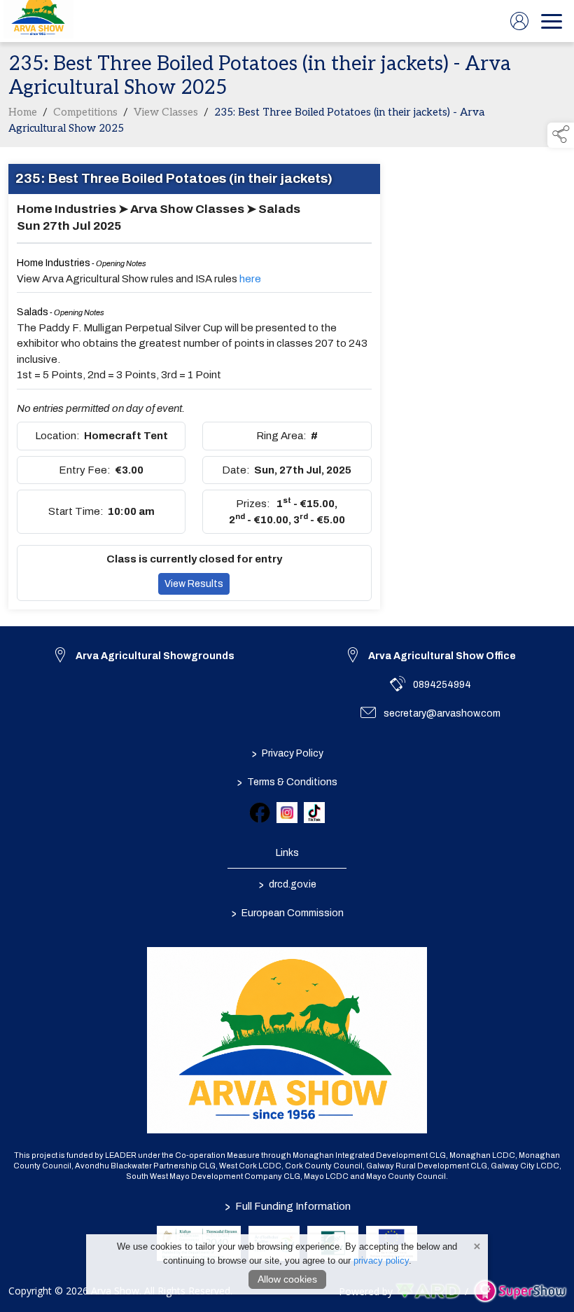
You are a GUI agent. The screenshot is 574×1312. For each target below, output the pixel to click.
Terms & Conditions (287, 781)
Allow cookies (287, 1279)
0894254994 (442, 684)
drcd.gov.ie (287, 884)
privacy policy (381, 1260)
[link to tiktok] (314, 812)
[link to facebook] (259, 812)
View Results (193, 584)
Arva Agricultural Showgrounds (155, 656)
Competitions (85, 112)
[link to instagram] (287, 812)
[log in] (519, 21)
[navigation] (551, 21)
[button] (560, 135)
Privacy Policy (287, 753)
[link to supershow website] (520, 1291)
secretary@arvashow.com (442, 713)
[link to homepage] (39, 21)
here (250, 278)
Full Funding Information (287, 1206)
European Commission (287, 912)
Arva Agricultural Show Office (442, 656)
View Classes (166, 112)
